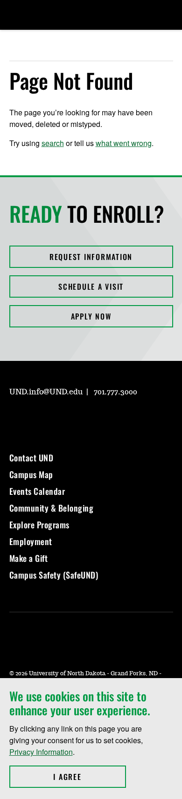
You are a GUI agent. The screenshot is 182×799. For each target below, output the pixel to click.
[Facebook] (38, 418)
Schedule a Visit (91, 286)
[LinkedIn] (60, 418)
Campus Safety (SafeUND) (53, 575)
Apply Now (91, 316)
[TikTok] (105, 418)
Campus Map (31, 474)
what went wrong (124, 143)
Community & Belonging (51, 508)
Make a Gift (28, 558)
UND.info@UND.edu (46, 392)
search (53, 143)
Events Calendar (37, 491)
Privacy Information (41, 751)
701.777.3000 (115, 392)
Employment (30, 541)
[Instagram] (15, 418)
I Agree (89, 776)
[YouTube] (83, 418)
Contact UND (31, 458)
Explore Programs (39, 525)
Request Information (91, 256)
